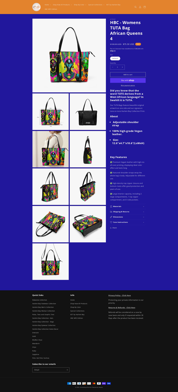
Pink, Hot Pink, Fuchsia (40, 358)
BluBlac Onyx (37, 340)
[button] (47, 5)
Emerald (35, 333)
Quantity (113, 63)
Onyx (34, 347)
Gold (34, 336)
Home (72, 300)
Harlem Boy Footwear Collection (44, 304)
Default (115, 58)
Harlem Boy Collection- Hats (42, 318)
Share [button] (114, 228)
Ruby (34, 351)
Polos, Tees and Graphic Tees (43, 314)
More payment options (128, 85)
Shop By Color (75, 307)
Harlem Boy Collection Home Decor (45, 329)
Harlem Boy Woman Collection (43, 311)
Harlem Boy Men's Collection (43, 307)
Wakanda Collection (39, 300)
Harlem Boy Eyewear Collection (43, 325)
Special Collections (77, 311)
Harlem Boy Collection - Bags (43, 322)
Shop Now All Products (78, 304)
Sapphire (35, 354)
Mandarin (36, 343)
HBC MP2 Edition (76, 318)
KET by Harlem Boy (77, 314)
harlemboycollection (85, 387)
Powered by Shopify (97, 387)
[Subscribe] (67, 369)
